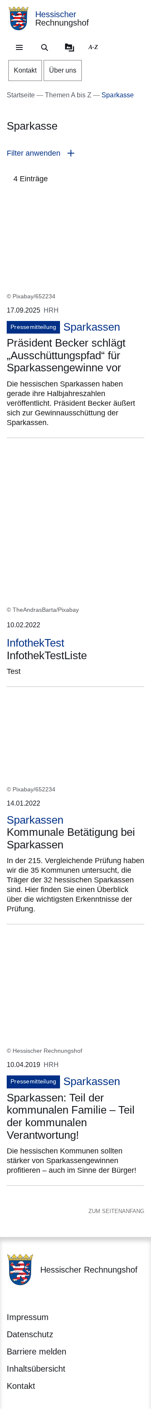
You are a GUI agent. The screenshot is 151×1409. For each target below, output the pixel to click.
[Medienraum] (69, 47)
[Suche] (44, 47)
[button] (75, 153)
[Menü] (19, 47)
